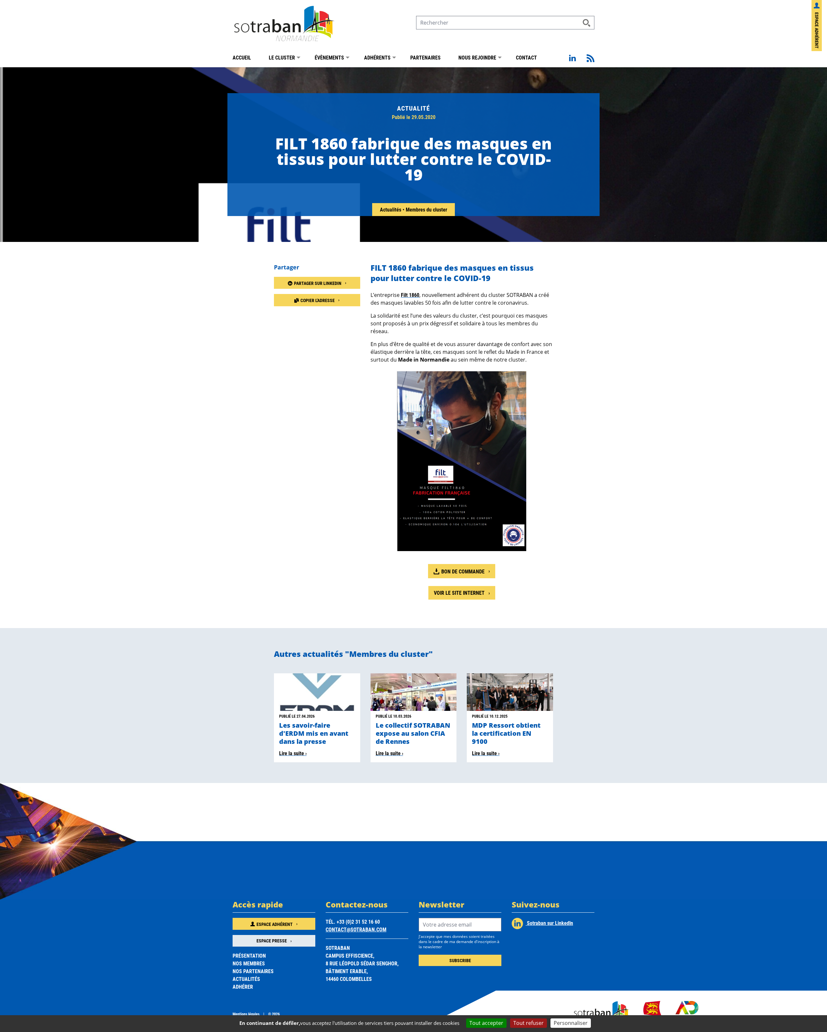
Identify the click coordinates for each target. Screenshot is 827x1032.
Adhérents (377, 57)
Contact (526, 57)
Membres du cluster (426, 209)
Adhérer (243, 986)
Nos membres (249, 963)
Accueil (242, 57)
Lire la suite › (293, 753)
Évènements (329, 57)
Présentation (249, 955)
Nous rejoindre (477, 57)
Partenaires (425, 57)
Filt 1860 (410, 294)
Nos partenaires (253, 971)
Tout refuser (528, 1023)
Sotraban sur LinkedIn (549, 922)
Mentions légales (246, 1013)
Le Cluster (282, 57)
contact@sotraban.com (356, 929)
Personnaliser (571, 1023)
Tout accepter (486, 1023)
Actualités (391, 209)
